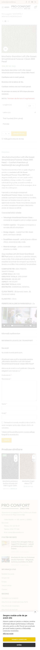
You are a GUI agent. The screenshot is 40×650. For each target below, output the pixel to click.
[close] (35, 612)
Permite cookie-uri (19, 639)
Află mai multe (8, 634)
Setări (19, 645)
